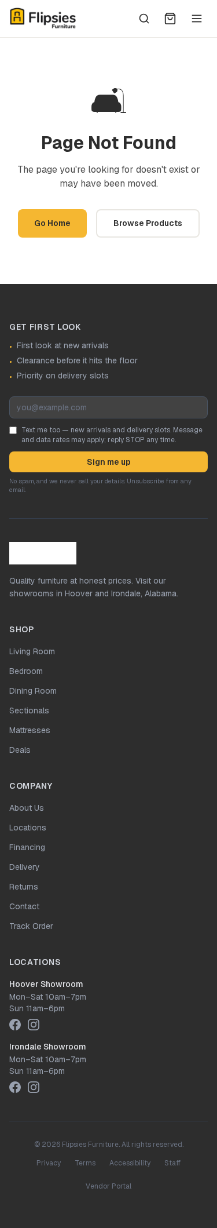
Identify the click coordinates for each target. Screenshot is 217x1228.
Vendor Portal (108, 1186)
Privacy (48, 1163)
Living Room (32, 651)
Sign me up (109, 462)
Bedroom (26, 671)
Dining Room (33, 691)
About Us (26, 808)
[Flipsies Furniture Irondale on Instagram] (33, 1087)
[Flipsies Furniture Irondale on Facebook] (15, 1087)
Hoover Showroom (46, 984)
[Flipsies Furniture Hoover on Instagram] (33, 1024)
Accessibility (129, 1163)
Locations (27, 827)
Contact (24, 906)
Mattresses (29, 730)
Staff (172, 1163)
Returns (23, 886)
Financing (27, 847)
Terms (85, 1163)
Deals (20, 750)
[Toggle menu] (197, 19)
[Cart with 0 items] (170, 19)
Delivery (24, 867)
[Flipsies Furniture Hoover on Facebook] (15, 1024)
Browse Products (147, 223)
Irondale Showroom (47, 1046)
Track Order (31, 926)
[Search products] (144, 18)
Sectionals (29, 710)
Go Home (52, 223)
